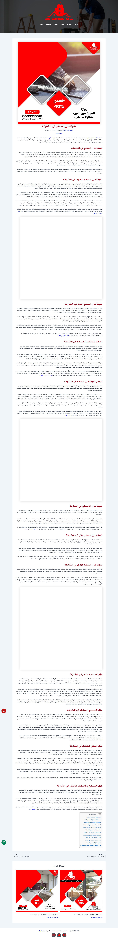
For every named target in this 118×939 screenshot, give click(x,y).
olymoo (41, 931)
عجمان (62, 24)
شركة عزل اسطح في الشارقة (94, 817)
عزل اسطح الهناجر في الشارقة (93, 837)
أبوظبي (76, 24)
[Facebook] (64, 935)
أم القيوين (48, 24)
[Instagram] (54, 935)
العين (41, 24)
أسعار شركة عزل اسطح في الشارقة (92, 825)
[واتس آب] (3, 842)
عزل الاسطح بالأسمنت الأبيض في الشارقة (90, 845)
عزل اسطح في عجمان (71, 415)
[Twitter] (59, 935)
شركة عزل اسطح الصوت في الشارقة (92, 819)
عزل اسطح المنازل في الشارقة (93, 842)
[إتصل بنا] (3, 710)
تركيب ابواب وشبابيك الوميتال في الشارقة (88, 914)
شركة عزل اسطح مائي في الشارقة (92, 832)
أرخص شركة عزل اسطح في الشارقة (92, 827)
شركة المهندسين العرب (93, 138)
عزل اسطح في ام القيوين (32, 529)
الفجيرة (56, 24)
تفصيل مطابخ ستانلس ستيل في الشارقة (44, 914)
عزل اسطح (52, 138)
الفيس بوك (32, 809)
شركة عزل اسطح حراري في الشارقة (92, 835)
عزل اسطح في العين (63, 336)
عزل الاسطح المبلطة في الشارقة (93, 840)
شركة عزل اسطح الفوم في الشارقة (92, 822)
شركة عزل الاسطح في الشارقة (93, 830)
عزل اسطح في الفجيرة (45, 375)
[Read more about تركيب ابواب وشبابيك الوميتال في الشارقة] (81, 891)
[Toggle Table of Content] (99, 814)
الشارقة (69, 24)
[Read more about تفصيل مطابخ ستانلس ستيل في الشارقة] (37, 891)
